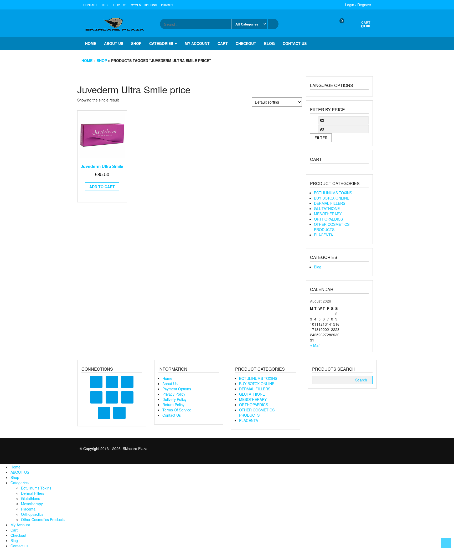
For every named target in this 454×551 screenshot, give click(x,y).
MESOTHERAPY (328, 213)
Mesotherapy (32, 503)
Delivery (119, 5)
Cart (223, 43)
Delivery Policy (174, 399)
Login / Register (358, 4)
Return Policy (173, 404)
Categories (161, 43)
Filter (320, 137)
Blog (269, 43)
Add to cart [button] (102, 186)
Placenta (28, 509)
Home (90, 43)
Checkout (246, 43)
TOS (104, 5)
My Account (197, 43)
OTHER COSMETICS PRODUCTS (331, 227)
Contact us (295, 43)
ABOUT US (113, 43)
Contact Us (171, 415)
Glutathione (30, 498)
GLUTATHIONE (327, 208)
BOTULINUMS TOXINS (333, 192)
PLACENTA (323, 234)
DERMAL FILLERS (329, 203)
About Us (170, 383)
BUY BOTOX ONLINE (331, 198)
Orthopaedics (32, 514)
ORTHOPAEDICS (328, 219)
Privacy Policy (173, 394)
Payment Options (143, 5)
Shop (136, 43)
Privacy (167, 5)
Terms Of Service (176, 409)
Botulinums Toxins (36, 488)
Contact (90, 5)
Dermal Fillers (32, 493)
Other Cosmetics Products (43, 519)
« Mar (315, 345)
